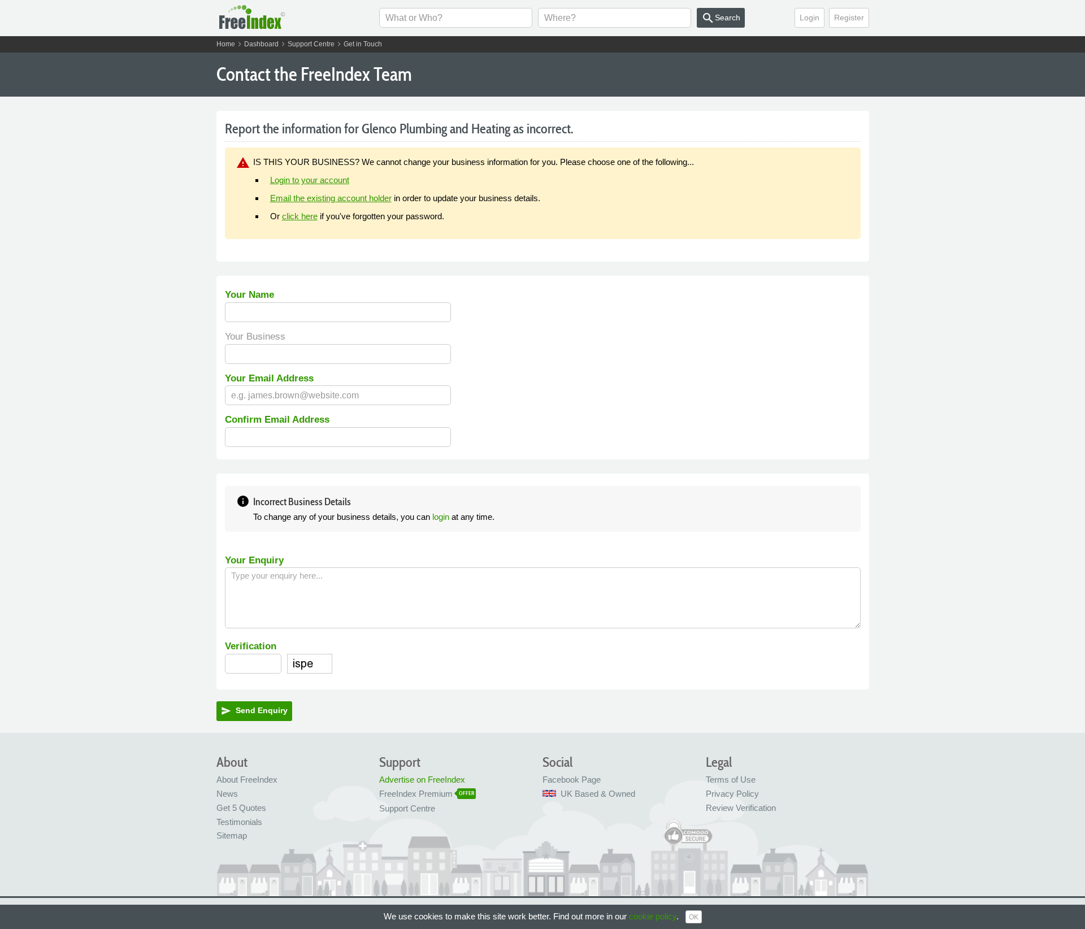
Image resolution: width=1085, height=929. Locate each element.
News (227, 793)
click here (300, 216)
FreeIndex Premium (416, 793)
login (440, 517)
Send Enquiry (254, 711)
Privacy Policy (732, 793)
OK (693, 917)
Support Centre (311, 44)
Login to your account (309, 180)
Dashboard (261, 44)
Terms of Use (731, 779)
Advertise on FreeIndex (422, 779)
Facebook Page (571, 779)
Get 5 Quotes (241, 808)
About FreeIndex (246, 779)
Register (849, 17)
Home (225, 44)
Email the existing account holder (331, 198)
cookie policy (652, 916)
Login (809, 17)
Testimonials (239, 822)
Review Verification (741, 808)
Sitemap (231, 835)
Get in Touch (363, 44)
